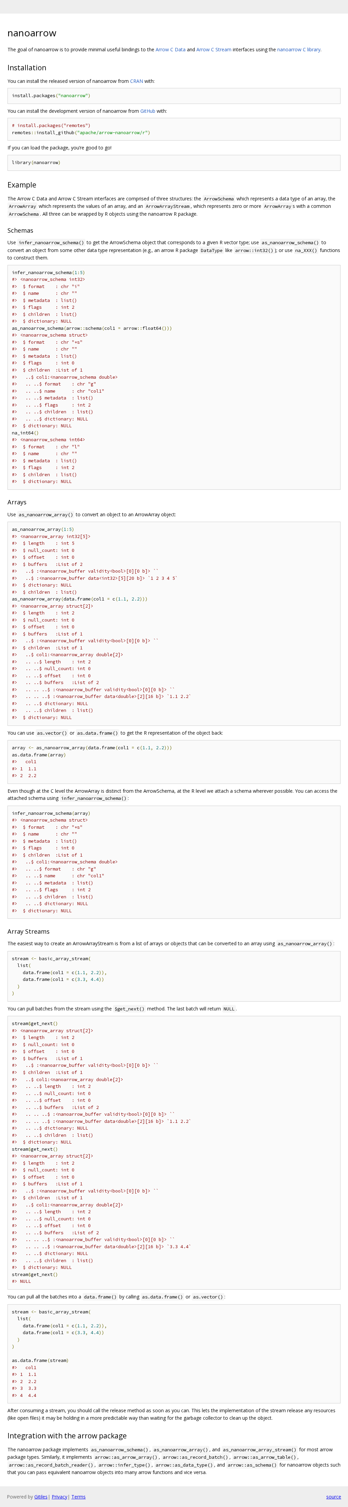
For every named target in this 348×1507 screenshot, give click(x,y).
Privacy (59, 1496)
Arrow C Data (171, 49)
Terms (78, 1496)
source (333, 1496)
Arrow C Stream (213, 49)
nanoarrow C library (298, 49)
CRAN (136, 81)
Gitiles (41, 1496)
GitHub (147, 111)
